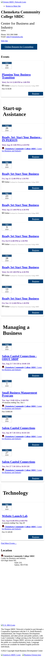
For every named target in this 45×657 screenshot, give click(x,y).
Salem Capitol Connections (18, 428)
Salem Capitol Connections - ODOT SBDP (19, 358)
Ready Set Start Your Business (20, 173)
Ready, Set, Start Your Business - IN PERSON (22, 139)
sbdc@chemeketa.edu (14, 37)
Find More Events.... (9, 543)
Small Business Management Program (19, 394)
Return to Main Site (13, 6)
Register (35, 93)
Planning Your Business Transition (16, 76)
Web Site (4, 41)
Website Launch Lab (14, 516)
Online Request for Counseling (19, 47)
